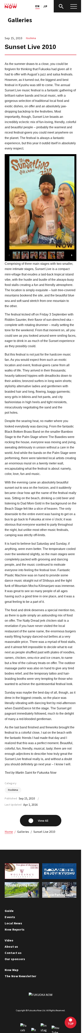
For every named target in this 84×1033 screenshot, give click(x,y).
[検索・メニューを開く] (67, 6)
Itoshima (31, 38)
